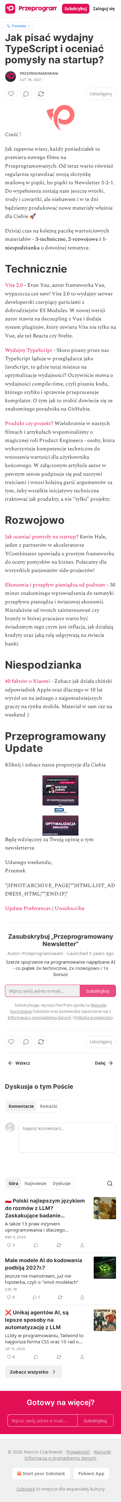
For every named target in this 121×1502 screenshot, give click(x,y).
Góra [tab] (13, 1183)
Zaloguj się (104, 8)
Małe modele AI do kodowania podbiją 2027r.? (43, 1264)
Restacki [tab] (48, 1106)
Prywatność (78, 1452)
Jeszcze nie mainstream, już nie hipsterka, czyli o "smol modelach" (41, 1279)
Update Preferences (28, 908)
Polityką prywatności (93, 1017)
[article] (60, 1223)
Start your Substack (44, 1473)
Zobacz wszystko (29, 1372)
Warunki (102, 1452)
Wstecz (23, 1063)
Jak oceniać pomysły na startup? (41, 537)
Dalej (100, 1063)
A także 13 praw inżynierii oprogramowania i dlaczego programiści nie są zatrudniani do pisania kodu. (41, 1226)
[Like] (11, 94)
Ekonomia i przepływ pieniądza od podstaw (55, 585)
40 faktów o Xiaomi (27, 681)
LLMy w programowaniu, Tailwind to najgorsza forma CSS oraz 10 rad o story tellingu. (44, 1338)
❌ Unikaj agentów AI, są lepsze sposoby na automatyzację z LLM (37, 1319)
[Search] (110, 1183)
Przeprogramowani (39, 73)
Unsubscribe (69, 908)
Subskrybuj (76, 8)
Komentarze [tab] (21, 1106)
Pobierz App (91, 1473)
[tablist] (33, 1106)
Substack (25, 1489)
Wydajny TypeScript (28, 350)
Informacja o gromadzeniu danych (60, 1458)
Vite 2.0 (14, 285)
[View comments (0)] (26, 94)
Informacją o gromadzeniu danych (39, 1017)
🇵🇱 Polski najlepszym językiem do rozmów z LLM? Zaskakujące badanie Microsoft (45, 1208)
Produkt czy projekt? (29, 423)
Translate (18, 25)
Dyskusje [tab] (62, 1183)
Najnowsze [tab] (36, 1183)
